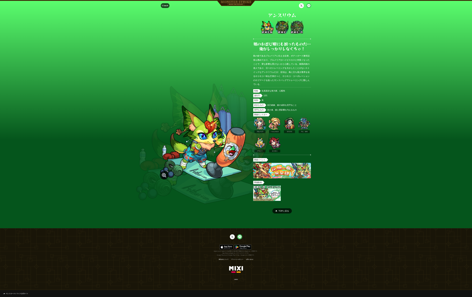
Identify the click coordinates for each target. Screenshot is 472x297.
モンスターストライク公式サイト (17, 293)
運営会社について (224, 259)
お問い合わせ (249, 259)
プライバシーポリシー (237, 259)
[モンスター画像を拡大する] (164, 175)
